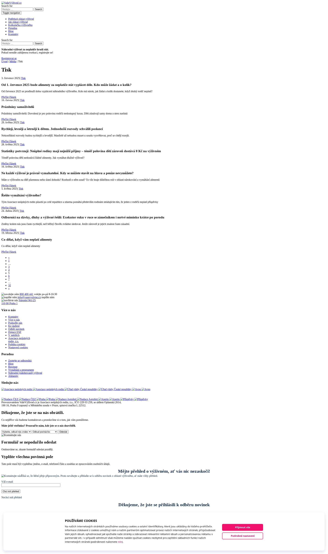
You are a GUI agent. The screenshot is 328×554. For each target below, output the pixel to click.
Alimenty (13, 376)
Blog (10, 31)
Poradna (12, 28)
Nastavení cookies (18, 347)
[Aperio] (109, 399)
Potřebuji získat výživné (21, 18)
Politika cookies (16, 344)
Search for (6, 5)
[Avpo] (141, 389)
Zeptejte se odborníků (20, 360)
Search (38, 9)
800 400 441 (26, 294)
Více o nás (14, 319)
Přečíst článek (8, 97)
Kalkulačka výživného (20, 25)
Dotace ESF (14, 332)
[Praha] (46, 399)
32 (9, 285)
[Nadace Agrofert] (77, 399)
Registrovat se (9, 58)
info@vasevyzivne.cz (29, 297)
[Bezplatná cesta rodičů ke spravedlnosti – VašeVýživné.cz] (11, 2)
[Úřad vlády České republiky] (98, 389)
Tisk (23, 78)
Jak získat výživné (18, 21)
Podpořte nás (15, 322)
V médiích (13, 335)
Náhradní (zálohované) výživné (25, 372)
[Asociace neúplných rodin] (33, 389)
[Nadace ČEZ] (19, 399)
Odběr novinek (16, 329)
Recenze (12, 366)
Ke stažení (13, 325)
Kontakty (13, 34)
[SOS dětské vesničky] (134, 399)
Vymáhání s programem (21, 369)
